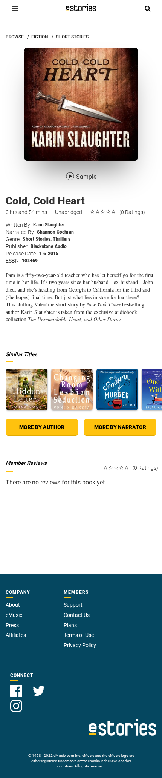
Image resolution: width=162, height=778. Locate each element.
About (13, 605)
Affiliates (16, 635)
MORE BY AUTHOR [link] (41, 427)
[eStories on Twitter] (38, 686)
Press (12, 625)
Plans (70, 625)
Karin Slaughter (48, 225)
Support (73, 605)
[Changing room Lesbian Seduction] (72, 389)
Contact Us (77, 615)
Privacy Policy (80, 645)
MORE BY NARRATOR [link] (120, 427)
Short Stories (37, 239)
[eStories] (81, 8)
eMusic (14, 615)
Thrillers (61, 239)
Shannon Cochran (55, 232)
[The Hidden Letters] (26, 389)
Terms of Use (79, 635)
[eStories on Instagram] (16, 701)
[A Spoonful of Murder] (117, 389)
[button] (15, 8)
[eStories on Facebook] (17, 686)
